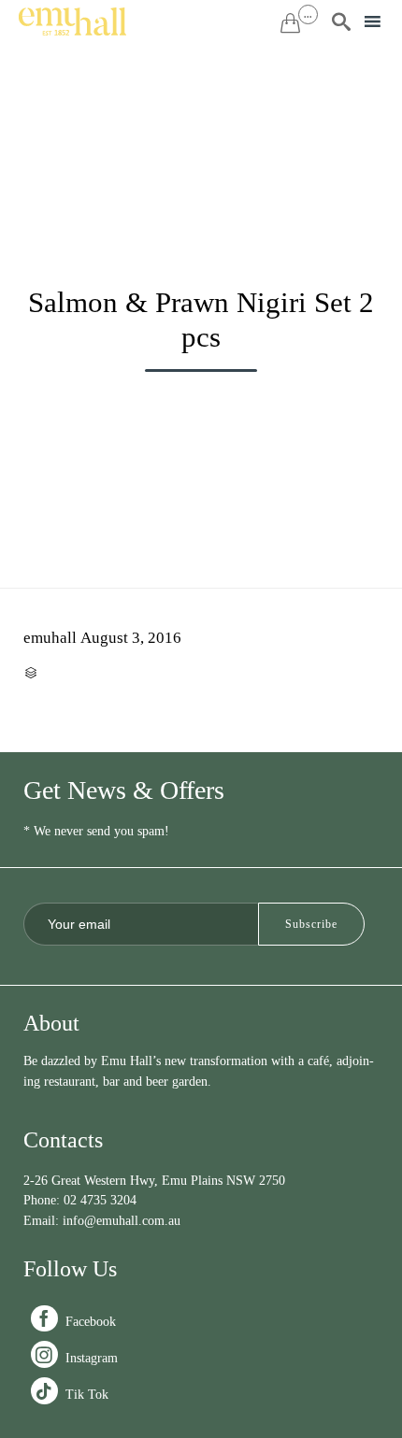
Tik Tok (72, 1395)
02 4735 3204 (100, 1200)
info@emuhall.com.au (121, 1221)
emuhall (50, 638)
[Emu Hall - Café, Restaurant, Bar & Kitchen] (72, 21)
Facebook (75, 1322)
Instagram (76, 1358)
